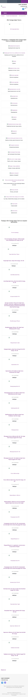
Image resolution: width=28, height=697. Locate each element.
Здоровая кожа (14, 98)
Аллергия (14, 119)
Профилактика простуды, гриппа (14, 126)
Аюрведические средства (14, 48)
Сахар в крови (14, 205)
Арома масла (14, 212)
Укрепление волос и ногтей (14, 91)
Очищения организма (14, 147)
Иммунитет (14, 133)
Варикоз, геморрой (14, 175)
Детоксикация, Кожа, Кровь (14, 154)
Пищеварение (14, 112)
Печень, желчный (14, 191)
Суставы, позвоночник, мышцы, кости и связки (14, 198)
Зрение (14, 63)
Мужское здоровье (14, 77)
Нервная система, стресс (14, 70)
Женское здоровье (14, 84)
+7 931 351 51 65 (23, 6)
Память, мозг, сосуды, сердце (14, 161)
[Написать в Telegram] (23, 9)
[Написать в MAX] (26, 9)
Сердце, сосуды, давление (14, 168)
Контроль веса (14, 105)
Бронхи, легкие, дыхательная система (14, 140)
